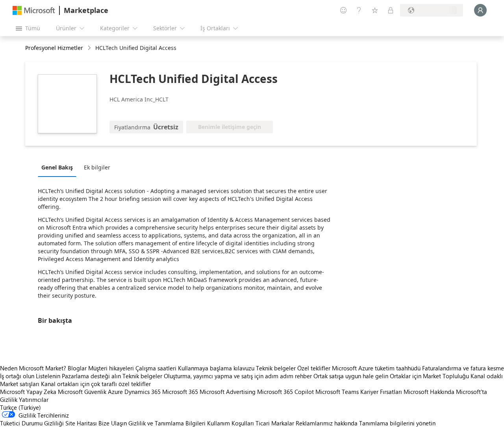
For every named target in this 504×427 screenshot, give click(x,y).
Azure (115, 392)
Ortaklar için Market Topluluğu (429, 376)
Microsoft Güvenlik (82, 392)
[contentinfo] (90, 48)
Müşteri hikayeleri (111, 368)
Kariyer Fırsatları (381, 392)
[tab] (59, 167)
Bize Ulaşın (112, 423)
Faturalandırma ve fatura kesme (463, 368)
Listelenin (48, 376)
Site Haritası (81, 423)
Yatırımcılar (33, 399)
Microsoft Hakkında (429, 392)
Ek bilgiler (97, 167)
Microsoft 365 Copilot (285, 392)
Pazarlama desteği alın (91, 376)
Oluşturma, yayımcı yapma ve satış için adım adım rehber (238, 376)
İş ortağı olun (17, 376)
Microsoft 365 (180, 392)
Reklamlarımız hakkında (327, 423)
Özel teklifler (313, 368)
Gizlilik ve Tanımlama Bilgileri (167, 423)
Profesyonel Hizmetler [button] (54, 48)
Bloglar (77, 368)
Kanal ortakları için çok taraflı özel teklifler (96, 384)
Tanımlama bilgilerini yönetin (397, 423)
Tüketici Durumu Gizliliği (32, 423)
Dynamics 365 (142, 392)
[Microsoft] (34, 10)
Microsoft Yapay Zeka (28, 392)
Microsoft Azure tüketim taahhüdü (377, 368)
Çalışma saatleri (155, 368)
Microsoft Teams (337, 392)
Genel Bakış (57, 167)
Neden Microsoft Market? (33, 368)
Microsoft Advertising (228, 392)
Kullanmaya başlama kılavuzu (216, 368)
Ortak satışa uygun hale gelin (350, 376)
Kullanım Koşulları (230, 423)
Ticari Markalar (275, 423)
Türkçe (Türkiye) (20, 407)
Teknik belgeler (276, 368)
